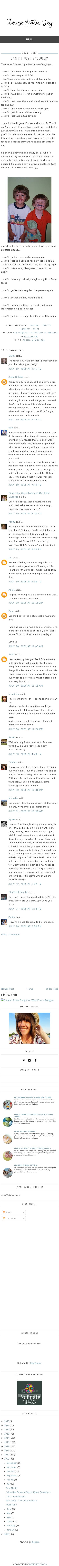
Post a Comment (10, 934)
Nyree (12, 819)
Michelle (13, 798)
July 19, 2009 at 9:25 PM (25, 581)
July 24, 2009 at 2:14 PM (25, 909)
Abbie (12, 590)
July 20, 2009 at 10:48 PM (26, 790)
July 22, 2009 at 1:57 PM (25, 884)
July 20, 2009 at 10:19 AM (26, 603)
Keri (11, 557)
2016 (7, 1429)
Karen (12, 737)
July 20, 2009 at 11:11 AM (26, 685)
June (9, 1509)
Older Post (52, 989)
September (12, 1476)
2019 (7, 1421)
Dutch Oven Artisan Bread (25, 1131)
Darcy (12, 355)
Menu (29, 39)
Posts (8, 1212)
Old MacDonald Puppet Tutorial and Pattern (32, 1097)
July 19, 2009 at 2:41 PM (25, 369)
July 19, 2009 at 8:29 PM (25, 549)
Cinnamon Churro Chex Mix (25, 1165)
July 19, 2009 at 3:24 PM (25, 419)
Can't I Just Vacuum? (16, 1496)
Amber (12, 917)
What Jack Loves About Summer (21, 1501)
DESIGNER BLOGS (38, 1564)
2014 (7, 1438)
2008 (7, 1534)
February (11, 1526)
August (10, 1480)
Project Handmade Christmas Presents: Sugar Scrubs (33, 1115)
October (11, 1471)
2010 (7, 1455)
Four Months (12, 1488)
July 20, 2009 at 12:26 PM (26, 729)
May (9, 1513)
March (10, 1521)
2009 (7, 1459)
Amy (11, 611)
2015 (7, 1434)
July (9, 1484)
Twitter (46, 325)
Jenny (12, 521)
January (11, 1530)
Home (30, 989)
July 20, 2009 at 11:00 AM (26, 646)
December (12, 1463)
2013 (7, 1442)
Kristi (11, 654)
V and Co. (14, 694)
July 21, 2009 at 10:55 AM (26, 811)
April (9, 1517)
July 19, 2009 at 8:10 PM (25, 513)
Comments (10, 1218)
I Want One (11, 1505)
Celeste (13, 762)
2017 (7, 1425)
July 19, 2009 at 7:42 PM (25, 485)
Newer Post (7, 989)
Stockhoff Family (18, 892)
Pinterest (25, 329)
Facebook (35, 325)
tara (11, 427)
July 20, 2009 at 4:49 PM (25, 754)
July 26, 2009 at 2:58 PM (25, 926)
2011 (7, 1450)
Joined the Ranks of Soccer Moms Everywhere (28, 1492)
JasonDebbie (16, 377)
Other (36, 329)
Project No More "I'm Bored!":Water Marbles (32, 1148)
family (26, 340)
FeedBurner (36, 1363)
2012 (7, 1446)
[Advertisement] (29, 962)
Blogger (35, 1542)
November (12, 1467)
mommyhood (38, 340)
